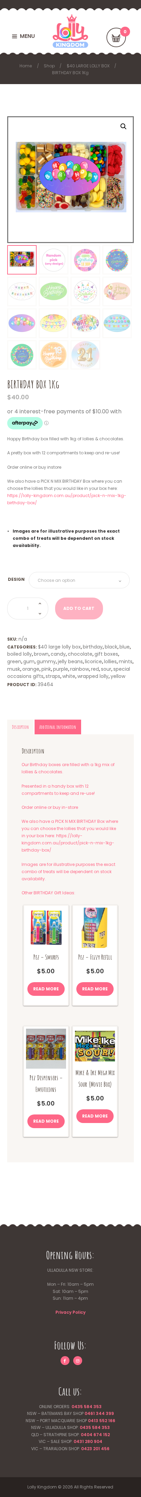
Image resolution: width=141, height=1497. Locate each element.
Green (14, 661)
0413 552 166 (101, 1421)
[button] (123, 126)
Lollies (110, 661)
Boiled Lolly (19, 654)
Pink (46, 669)
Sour (106, 669)
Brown (41, 654)
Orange (30, 669)
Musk (13, 669)
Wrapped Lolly (92, 676)
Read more (46, 989)
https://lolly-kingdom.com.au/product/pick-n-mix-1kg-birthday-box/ (68, 843)
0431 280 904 (88, 1441)
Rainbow (79, 669)
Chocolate (80, 654)
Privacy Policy (70, 1312)
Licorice (93, 661)
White (68, 676)
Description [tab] (20, 727)
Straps (53, 676)
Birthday (93, 646)
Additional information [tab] (57, 727)
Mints (125, 661)
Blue (124, 646)
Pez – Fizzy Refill (95, 957)
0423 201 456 (95, 1449)
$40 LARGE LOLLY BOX (88, 66)
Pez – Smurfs (46, 957)
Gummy (46, 661)
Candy (58, 654)
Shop (49, 66)
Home (26, 66)
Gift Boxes (106, 654)
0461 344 (95, 1413)
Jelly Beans (70, 661)
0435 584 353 (87, 1406)
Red (95, 669)
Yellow (118, 676)
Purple (60, 669)
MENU (27, 36)
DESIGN (16, 579)
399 (109, 1413)
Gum (29, 661)
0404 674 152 (95, 1435)
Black (111, 646)
